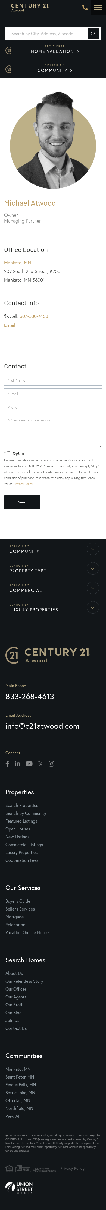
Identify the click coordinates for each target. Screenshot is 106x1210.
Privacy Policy (23, 484)
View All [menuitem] (12, 1116)
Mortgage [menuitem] (14, 916)
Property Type (28, 570)
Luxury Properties (34, 609)
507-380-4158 (34, 316)
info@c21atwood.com (42, 725)
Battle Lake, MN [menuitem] (20, 1092)
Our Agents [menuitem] (15, 997)
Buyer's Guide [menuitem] (17, 901)
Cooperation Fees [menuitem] (21, 860)
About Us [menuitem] (14, 973)
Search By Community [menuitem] (25, 813)
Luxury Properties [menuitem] (21, 852)
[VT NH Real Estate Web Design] (53, 1188)
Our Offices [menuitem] (16, 989)
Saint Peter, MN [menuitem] (19, 1077)
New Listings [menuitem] (17, 836)
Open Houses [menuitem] (17, 829)
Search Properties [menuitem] (21, 805)
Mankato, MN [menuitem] (17, 1069)
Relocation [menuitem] (15, 924)
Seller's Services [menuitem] (20, 909)
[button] (93, 33)
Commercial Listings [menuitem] (24, 844)
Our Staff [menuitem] (13, 1004)
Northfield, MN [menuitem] (19, 1108)
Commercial (26, 590)
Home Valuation (53, 49)
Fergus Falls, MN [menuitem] (20, 1084)
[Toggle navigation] (98, 7)
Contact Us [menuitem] (16, 1028)
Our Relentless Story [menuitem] (24, 981)
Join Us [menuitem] (12, 1020)
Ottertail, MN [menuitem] (17, 1100)
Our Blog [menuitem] (13, 1012)
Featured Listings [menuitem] (21, 821)
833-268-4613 (85, 7)
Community (53, 68)
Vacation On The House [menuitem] (27, 932)
